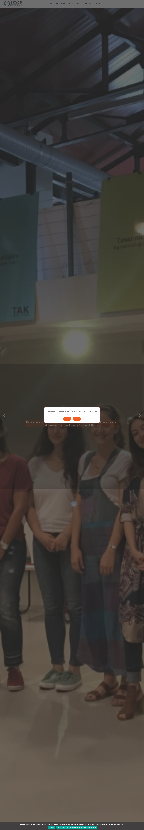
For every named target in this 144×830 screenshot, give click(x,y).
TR (67, 419)
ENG (76, 419)
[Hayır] (142, 826)
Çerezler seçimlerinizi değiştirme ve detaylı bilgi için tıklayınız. (76, 827)
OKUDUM (51, 827)
